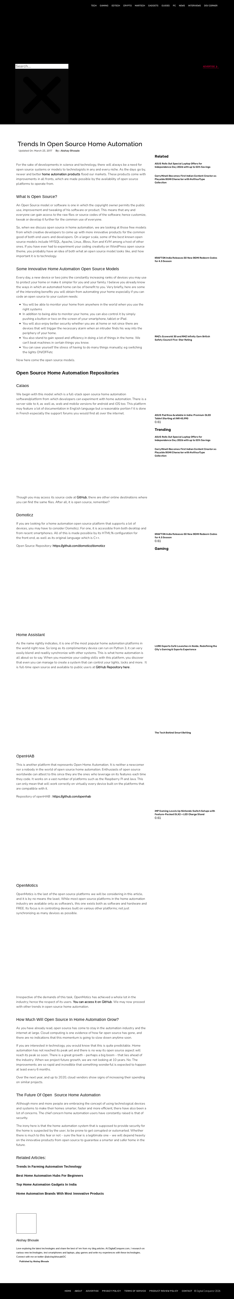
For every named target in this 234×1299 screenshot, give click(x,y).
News (182, 5)
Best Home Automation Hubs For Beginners (49, 1175)
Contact (187, 1291)
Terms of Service (135, 1291)
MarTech (140, 5)
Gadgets (153, 5)
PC (174, 5)
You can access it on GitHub (92, 1002)
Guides (166, 5)
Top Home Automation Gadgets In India (46, 1184)
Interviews (194, 5)
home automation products (61, 174)
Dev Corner (210, 5)
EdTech (116, 5)
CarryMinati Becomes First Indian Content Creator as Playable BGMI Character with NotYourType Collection (185, 179)
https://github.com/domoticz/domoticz (79, 546)
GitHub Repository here (113, 667)
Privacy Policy (111, 1291)
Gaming (104, 5)
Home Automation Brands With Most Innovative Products (60, 1193)
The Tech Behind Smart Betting (173, 732)
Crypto (127, 5)
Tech (94, 5)
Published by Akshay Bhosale (34, 1261)
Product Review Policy (163, 1291)
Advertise (92, 1291)
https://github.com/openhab (72, 796)
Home (68, 1291)
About (78, 1291)
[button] (41, 37)
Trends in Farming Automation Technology (49, 1166)
